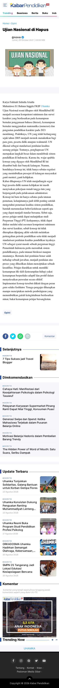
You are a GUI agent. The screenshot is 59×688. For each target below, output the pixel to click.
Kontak (30, 667)
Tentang (20, 667)
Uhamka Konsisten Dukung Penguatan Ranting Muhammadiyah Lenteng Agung (20, 505)
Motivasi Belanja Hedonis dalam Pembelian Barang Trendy (29, 437)
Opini (7, 312)
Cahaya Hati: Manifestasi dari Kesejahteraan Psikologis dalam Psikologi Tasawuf (28, 392)
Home (6, 23)
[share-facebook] (5, 336)
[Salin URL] (27, 336)
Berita (35, 13)
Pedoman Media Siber (28, 671)
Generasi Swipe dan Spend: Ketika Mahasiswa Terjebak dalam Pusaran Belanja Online (25, 422)
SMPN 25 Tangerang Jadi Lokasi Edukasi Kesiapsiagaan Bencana (18, 568)
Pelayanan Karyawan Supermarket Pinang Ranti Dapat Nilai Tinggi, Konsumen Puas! (29, 407)
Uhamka (45, 106)
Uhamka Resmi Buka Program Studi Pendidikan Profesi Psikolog (19, 526)
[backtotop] (29, 679)
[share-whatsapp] (20, 336)
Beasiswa (22, 13)
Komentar (49, 336)
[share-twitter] (13, 336)
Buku (45, 13)
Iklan (39, 667)
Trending (8, 13)
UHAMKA (29, 648)
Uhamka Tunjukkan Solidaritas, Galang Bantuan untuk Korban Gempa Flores (20, 485)
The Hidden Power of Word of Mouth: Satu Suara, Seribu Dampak (29, 451)
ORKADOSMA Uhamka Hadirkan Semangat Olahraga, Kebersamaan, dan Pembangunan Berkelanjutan (18, 547)
